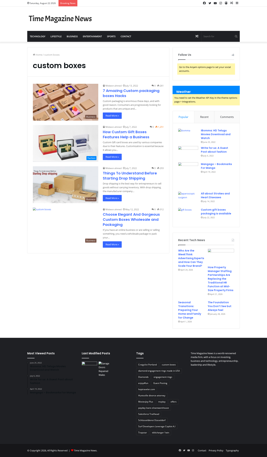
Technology (37, 36)
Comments (227, 117)
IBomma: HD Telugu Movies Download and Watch (215, 134)
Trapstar (142, 432)
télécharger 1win (160, 432)
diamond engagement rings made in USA (159, 370)
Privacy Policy (216, 450)
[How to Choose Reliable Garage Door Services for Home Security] (106, 369)
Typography (232, 450)
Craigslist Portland (147, 364)
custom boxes (169, 364)
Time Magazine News (85, 450)
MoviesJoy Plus (145, 401)
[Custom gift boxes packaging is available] (188, 215)
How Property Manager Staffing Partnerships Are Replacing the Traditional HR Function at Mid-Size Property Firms (220, 278)
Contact (126, 36)
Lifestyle (56, 36)
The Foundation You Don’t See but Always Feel (219, 306)
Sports (111, 36)
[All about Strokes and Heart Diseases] (188, 198)
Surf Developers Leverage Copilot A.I (156, 426)
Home (38, 54)
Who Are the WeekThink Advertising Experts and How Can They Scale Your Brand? (191, 258)
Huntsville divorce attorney (151, 395)
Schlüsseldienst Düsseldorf (151, 420)
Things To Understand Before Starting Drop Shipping (130, 176)
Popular (183, 117)
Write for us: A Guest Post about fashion (214, 150)
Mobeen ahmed (114, 85)
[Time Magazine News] (60, 19)
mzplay (161, 401)
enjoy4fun (143, 383)
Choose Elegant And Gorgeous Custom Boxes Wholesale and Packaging (131, 219)
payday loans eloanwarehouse (153, 407)
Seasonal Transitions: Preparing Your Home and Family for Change (189, 310)
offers (174, 401)
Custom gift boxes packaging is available (216, 211)
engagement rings (163, 377)
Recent (204, 117)
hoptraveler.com (146, 389)
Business (72, 36)
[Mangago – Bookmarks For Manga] (188, 175)
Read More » (112, 115)
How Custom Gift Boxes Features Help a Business (126, 134)
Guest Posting (160, 383)
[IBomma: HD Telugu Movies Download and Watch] (188, 135)
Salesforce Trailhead (148, 414)
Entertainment (92, 36)
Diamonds (143, 377)
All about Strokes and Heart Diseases (215, 195)
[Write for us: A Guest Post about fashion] (188, 153)
